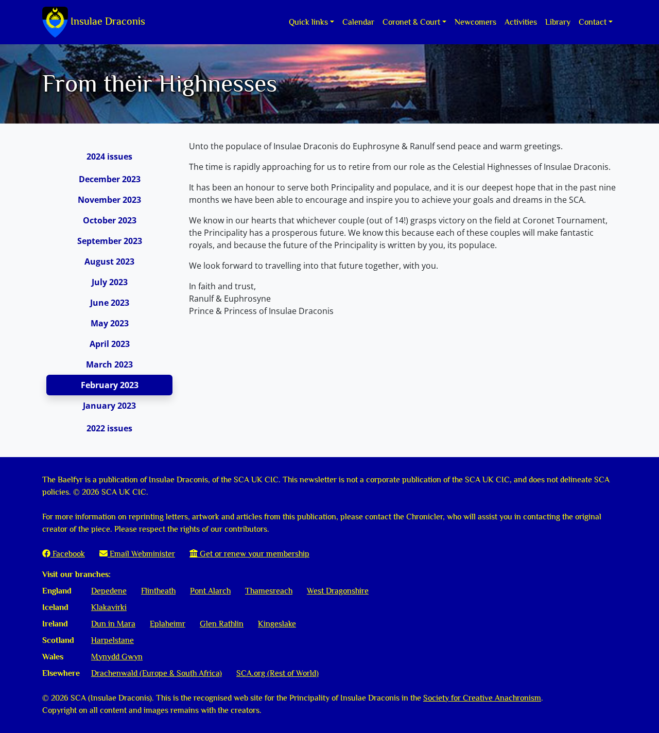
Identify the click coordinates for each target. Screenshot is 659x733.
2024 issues (109, 156)
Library (557, 22)
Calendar (358, 22)
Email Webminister (141, 554)
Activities (521, 22)
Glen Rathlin (222, 624)
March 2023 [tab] (109, 364)
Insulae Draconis (106, 21)
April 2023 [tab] (110, 344)
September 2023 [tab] (109, 241)
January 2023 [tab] (109, 405)
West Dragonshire (338, 591)
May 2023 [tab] (110, 323)
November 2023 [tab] (109, 199)
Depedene (109, 591)
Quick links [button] (308, 22)
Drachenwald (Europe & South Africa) (156, 673)
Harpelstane (112, 640)
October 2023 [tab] (109, 220)
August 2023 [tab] (109, 261)
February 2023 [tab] (109, 385)
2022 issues (109, 428)
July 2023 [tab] (110, 282)
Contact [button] (592, 22)
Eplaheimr (167, 624)
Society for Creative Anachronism (482, 698)
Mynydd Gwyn (117, 656)
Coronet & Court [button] (411, 22)
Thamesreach (268, 591)
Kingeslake (277, 624)
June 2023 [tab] (109, 302)
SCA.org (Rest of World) (277, 673)
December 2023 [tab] (110, 179)
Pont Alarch (210, 591)
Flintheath (158, 591)
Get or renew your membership (253, 554)
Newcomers (475, 22)
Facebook (67, 554)
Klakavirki (109, 607)
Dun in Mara (113, 624)
